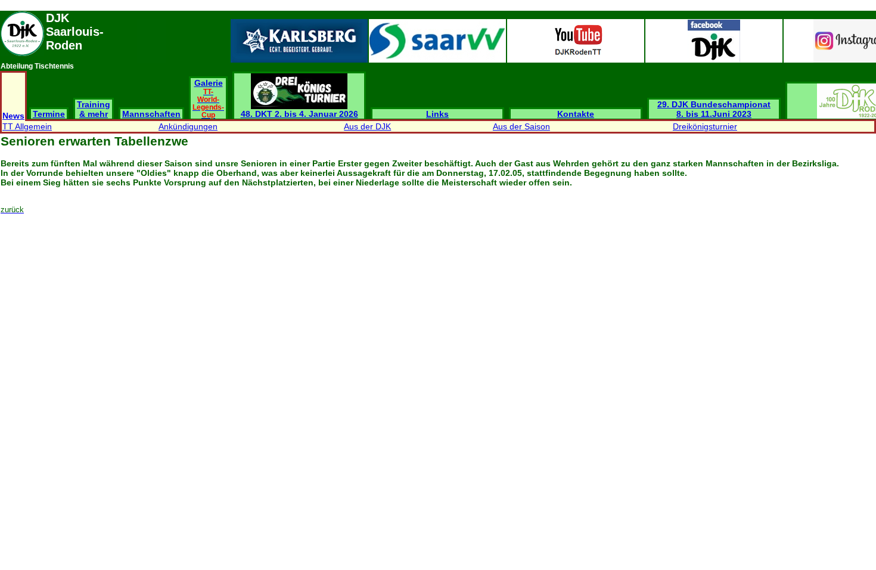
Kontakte (575, 114)
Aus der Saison (521, 126)
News (13, 115)
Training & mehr (93, 109)
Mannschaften (151, 114)
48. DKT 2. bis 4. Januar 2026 (299, 114)
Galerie (208, 98)
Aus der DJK (367, 126)
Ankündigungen (188, 126)
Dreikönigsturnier (705, 126)
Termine (49, 114)
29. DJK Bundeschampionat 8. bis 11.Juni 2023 (714, 109)
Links (437, 114)
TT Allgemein (27, 126)
